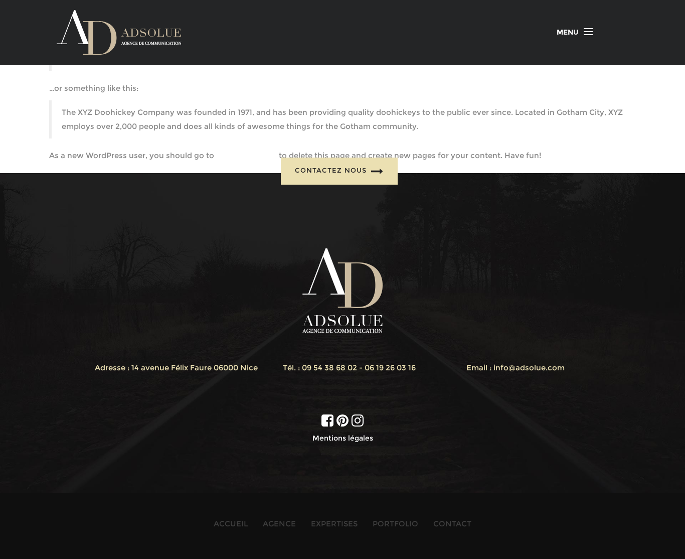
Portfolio (395, 523)
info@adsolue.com (529, 367)
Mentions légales (342, 438)
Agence (279, 523)
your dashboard (246, 155)
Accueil (231, 523)
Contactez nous (332, 170)
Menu (568, 32)
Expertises (334, 523)
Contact (452, 523)
